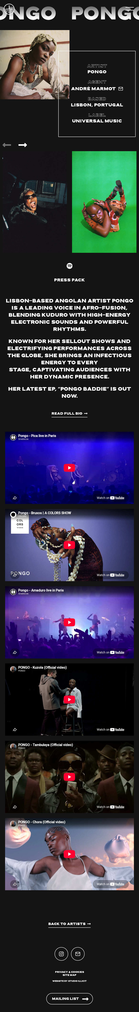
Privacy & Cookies (69, 972)
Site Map (69, 975)
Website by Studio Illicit (69, 981)
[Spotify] (70, 266)
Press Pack (69, 280)
